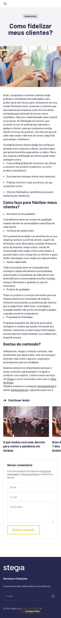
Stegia (10, 379)
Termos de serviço (30, 474)
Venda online (30, 16)
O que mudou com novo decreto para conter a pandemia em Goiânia (24, 446)
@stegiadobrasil (46, 386)
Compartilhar (32, 611)
